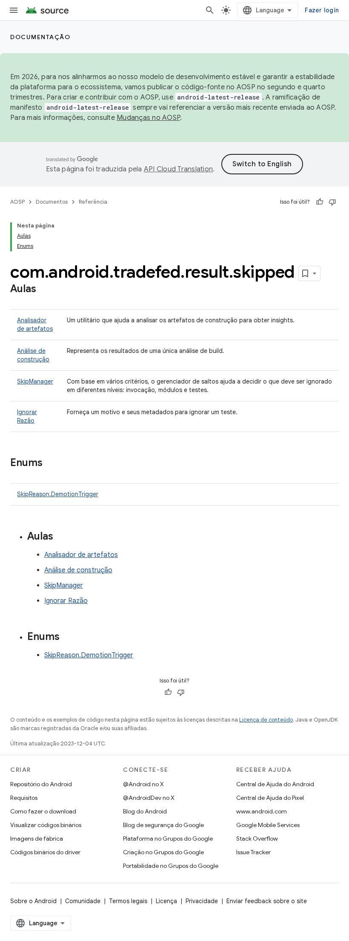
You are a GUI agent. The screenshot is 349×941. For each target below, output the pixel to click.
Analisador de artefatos (81, 555)
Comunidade (82, 901)
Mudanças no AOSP (148, 118)
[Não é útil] (332, 202)
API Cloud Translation (178, 169)
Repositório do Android (41, 784)
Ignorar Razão (66, 601)
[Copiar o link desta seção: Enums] (51, 463)
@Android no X (143, 784)
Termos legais (128, 901)
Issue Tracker (253, 852)
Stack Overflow (257, 838)
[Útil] (319, 202)
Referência (93, 201)
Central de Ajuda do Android (275, 784)
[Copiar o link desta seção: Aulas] (44, 289)
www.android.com (261, 811)
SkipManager (35, 381)
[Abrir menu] (13, 10)
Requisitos (23, 798)
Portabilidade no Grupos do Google (170, 866)
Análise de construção (78, 570)
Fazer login (322, 10)
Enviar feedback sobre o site (266, 901)
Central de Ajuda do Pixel (270, 798)
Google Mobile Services (268, 825)
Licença (166, 901)
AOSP (17, 201)
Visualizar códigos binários (45, 825)
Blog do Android (145, 811)
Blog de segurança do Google (163, 825)
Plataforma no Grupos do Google (168, 838)
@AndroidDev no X (148, 798)
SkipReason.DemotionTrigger (57, 494)
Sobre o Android (33, 901)
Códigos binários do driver (45, 852)
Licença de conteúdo (266, 719)
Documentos (52, 201)
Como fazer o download (43, 811)
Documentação (40, 37)
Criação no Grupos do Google (163, 852)
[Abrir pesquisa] (210, 10)
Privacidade (202, 901)
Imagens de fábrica (36, 838)
